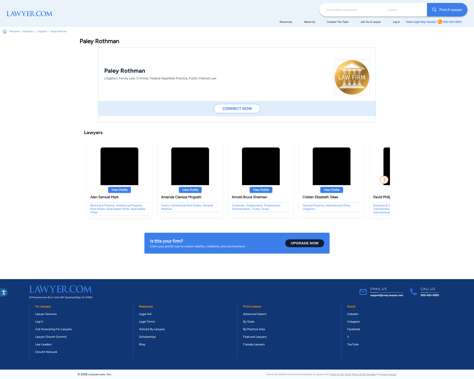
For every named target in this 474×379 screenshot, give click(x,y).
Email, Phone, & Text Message (360, 374)
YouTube (353, 344)
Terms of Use (337, 374)
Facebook (353, 329)
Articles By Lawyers (152, 329)
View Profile (119, 190)
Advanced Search (254, 314)
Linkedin (352, 314)
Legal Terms (147, 321)
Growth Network (46, 352)
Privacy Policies (388, 374)
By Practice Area (254, 329)
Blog (142, 344)
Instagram (353, 321)
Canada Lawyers (254, 344)
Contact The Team (338, 21)
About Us (309, 21)
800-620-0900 (430, 295)
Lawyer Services (46, 314)
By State (248, 321)
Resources (286, 21)
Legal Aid (145, 314)
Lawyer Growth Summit (51, 336)
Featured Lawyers (254, 336)
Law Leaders (43, 344)
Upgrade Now (304, 243)
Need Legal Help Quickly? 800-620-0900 (434, 21)
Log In (396, 21)
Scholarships (147, 336)
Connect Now (237, 108)
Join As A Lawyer (370, 21)
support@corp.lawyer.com (386, 295)
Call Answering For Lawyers (53, 329)
